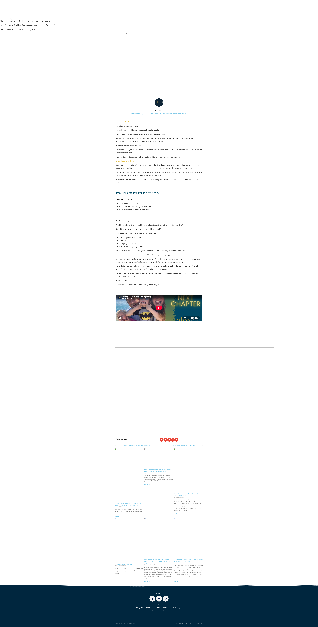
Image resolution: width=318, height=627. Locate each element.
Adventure (153, 114)
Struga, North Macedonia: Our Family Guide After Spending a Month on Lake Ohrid (128, 504)
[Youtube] (159, 599)
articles (162, 114)
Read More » (117, 516)
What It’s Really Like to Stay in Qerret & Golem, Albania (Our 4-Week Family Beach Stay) (157, 561)
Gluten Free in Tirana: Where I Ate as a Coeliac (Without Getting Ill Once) (188, 560)
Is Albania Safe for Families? (123, 564)
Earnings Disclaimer (141, 607)
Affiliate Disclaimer (161, 607)
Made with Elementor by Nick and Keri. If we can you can (189, 623)
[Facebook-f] (152, 599)
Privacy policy (179, 607)
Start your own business (159, 611)
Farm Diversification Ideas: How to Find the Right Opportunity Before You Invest (157, 470)
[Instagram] (166, 599)
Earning (169, 114)
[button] (162, 440)
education (177, 114)
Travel (184, 114)
